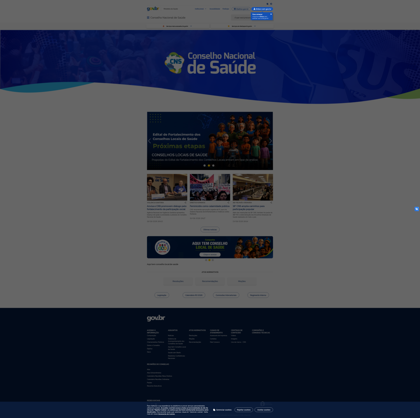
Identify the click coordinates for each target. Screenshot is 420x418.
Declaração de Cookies (166, 414)
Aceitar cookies (263, 409)
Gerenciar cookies (224, 409)
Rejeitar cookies (244, 409)
